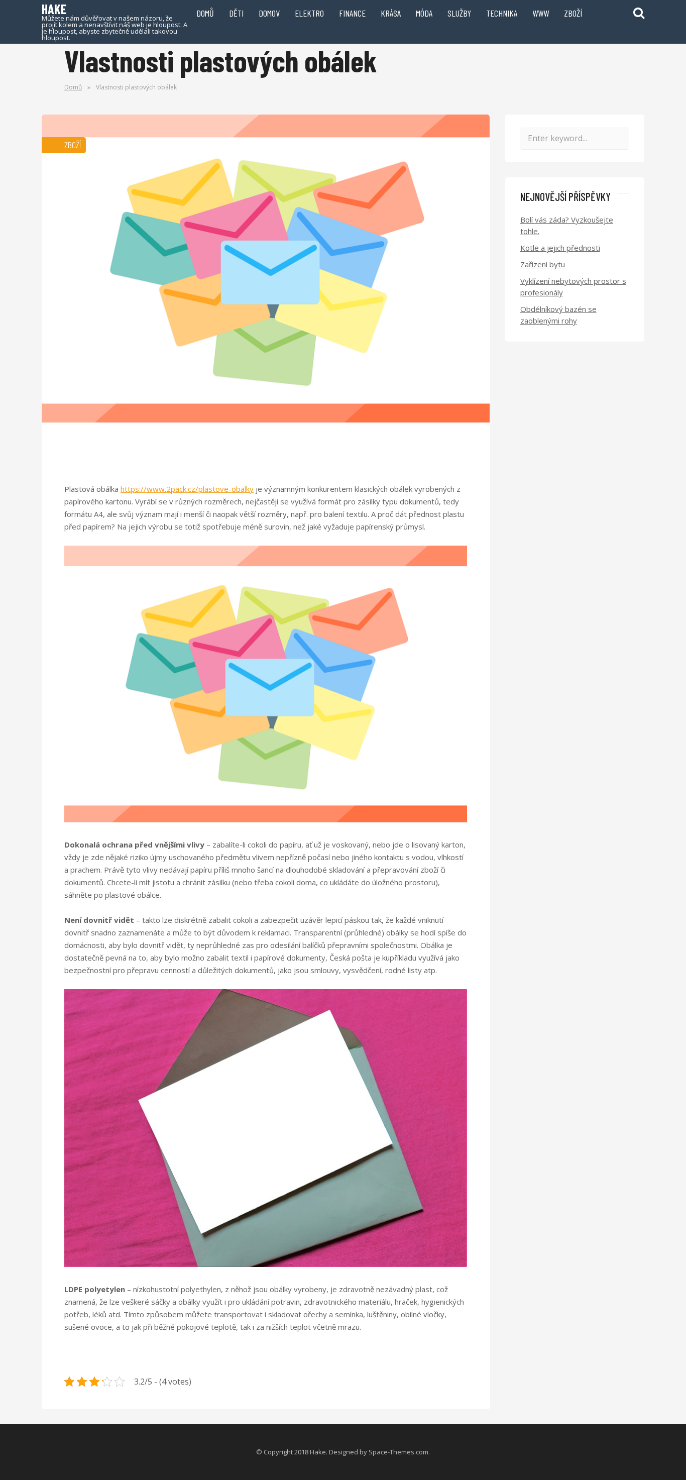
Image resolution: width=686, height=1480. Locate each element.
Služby (459, 13)
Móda (424, 13)
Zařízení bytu (542, 264)
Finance (352, 13)
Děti (236, 13)
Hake (114, 21)
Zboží (573, 13)
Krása (391, 13)
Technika (501, 13)
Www (540, 13)
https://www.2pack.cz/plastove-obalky (187, 489)
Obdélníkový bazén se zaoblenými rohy (558, 315)
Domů (205, 13)
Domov (269, 13)
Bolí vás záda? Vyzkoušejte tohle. (566, 225)
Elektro (309, 13)
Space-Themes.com (398, 1451)
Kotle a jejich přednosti (560, 248)
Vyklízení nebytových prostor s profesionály (573, 286)
